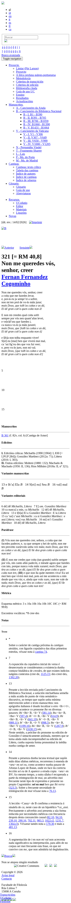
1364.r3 (13, 823)
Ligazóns (21, 212)
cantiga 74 (41, 651)
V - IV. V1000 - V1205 (36, 144)
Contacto (6, 878)
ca (10, 29)
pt (10, 12)
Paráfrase (5, 901)
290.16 (22, 820)
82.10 (51, 817)
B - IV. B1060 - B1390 (36, 124)
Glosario (21, 186)
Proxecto (21, 71)
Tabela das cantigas (27, 170)
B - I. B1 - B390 (32, 114)
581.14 (46, 712)
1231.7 (59, 820)
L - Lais (20, 153)
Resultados (22, 98)
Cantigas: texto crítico (28, 167)
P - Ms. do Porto (25, 157)
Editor (19, 206)
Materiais (21, 209)
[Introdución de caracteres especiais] (5, 41)
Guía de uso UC (25, 91)
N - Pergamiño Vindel (28, 147)
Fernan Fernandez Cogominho (24, 280)
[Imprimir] (35, 222)
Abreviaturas (23, 193)
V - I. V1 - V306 (33, 134)
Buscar (8, 856)
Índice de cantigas (26, 176)
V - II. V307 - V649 (35, 137)
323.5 (13, 787)
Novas (12, 216)
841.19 (32, 719)
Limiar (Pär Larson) (27, 68)
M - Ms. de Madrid (27, 160)
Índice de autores (26, 173)
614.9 (54, 716)
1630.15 (31, 729)
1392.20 (13, 677)
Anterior (9, 247)
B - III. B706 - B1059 (35, 121)
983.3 (40, 820)
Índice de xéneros (26, 180)
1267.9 (59, 725)
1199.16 (24, 725)
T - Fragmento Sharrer (29, 150)
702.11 (32, 820)
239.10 (13, 820)
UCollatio (21, 202)
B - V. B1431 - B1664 (36, 127)
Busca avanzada (10, 55)
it (9, 19)
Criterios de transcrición (29, 81)
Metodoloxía (23, 78)
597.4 (23, 716)
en (10, 16)
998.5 (45, 722)
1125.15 (45, 674)
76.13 (52, 790)
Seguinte (24, 247)
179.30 (50, 823)
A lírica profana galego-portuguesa (36, 75)
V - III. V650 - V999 (35, 140)
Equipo (20, 94)
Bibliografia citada (26, 88)
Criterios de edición (27, 84)
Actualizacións (24, 101)
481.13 (13, 827)
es (10, 22)
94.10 (59, 817)
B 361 (5, 435)
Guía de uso (23, 190)
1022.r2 (49, 820)
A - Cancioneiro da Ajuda (31, 107)
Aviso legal (7, 875)
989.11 (13, 722)
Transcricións (7, 894)
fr (10, 26)
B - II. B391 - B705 (34, 117)
